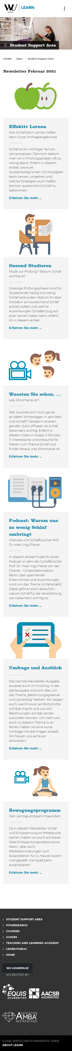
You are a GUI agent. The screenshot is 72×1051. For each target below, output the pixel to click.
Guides (11, 937)
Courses (13, 931)
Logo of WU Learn (19, 8)
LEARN (7, 58)
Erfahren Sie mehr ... (25, 198)
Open (19, 58)
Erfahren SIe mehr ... (25, 328)
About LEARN (12, 1045)
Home (10, 955)
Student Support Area (41, 58)
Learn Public (16, 949)
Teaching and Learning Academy (32, 943)
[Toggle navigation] (64, 8)
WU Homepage (17, 968)
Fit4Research (16, 925)
